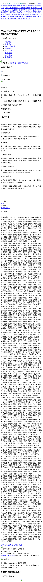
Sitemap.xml (11, 555)
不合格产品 (10, 12)
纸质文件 (22, 10)
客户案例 (8, 51)
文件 (39, 3)
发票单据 (28, 14)
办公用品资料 (27, 12)
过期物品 (18, 12)
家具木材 (32, 16)
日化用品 (13, 14)
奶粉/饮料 (34, 8)
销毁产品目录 (10, 46)
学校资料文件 (15, 19)
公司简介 (8, 44)
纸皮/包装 (6, 14)
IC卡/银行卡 (15, 6)
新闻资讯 (8, 55)
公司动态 (4, 545)
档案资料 (16, 8)
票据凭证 (35, 14)
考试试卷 (11, 16)
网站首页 (8, 42)
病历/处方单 (5, 208)
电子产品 (31, 6)
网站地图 (18, 545)
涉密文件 (29, 10)
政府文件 (6, 19)
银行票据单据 (6, 6)
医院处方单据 (25, 8)
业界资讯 (11, 545)
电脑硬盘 (23, 6)
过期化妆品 (9, 8)
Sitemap (3, 555)
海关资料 (18, 16)
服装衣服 (15, 10)
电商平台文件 (25, 19)
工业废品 (8, 10)
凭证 (2, 203)
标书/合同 (36, 10)
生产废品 (21, 14)
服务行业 (8, 48)
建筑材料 (25, 16)
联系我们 (8, 57)
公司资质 (8, 53)
